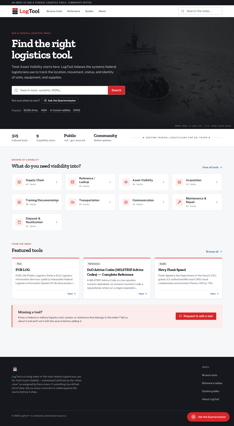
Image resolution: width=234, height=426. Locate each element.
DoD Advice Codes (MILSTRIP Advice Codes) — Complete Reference (115, 272)
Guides (89, 11)
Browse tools (54, 11)
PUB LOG (23, 269)
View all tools (210, 167)
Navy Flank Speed (172, 269)
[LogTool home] (26, 11)
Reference (73, 11)
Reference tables (212, 383)
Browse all (212, 251)
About (102, 11)
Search (116, 90)
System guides (210, 391)
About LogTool (210, 399)
